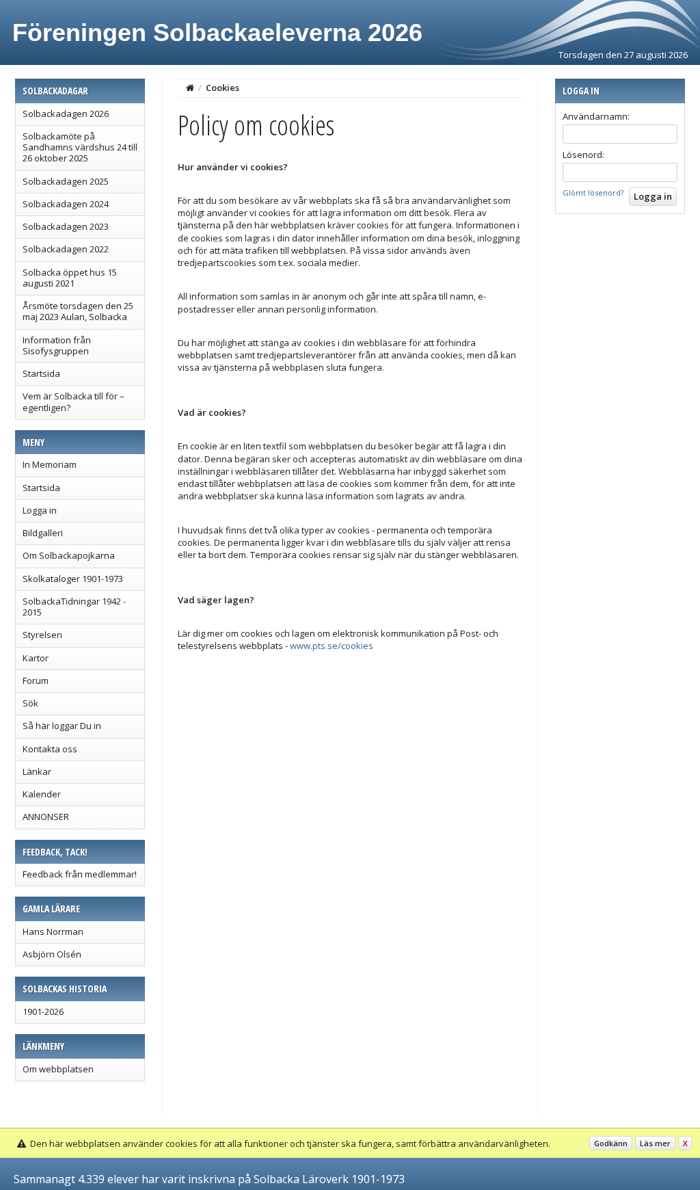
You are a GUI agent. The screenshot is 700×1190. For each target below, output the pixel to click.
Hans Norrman (53, 931)
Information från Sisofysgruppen (57, 345)
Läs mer (655, 1143)
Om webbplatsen (58, 1069)
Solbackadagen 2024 (66, 204)
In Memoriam (50, 464)
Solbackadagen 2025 (66, 181)
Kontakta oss (50, 749)
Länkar (37, 771)
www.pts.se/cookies (331, 645)
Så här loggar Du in (62, 725)
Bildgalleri (43, 533)
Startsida (41, 373)
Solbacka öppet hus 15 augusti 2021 (70, 277)
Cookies (222, 87)
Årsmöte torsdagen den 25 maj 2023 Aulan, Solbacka (78, 311)
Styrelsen (42, 635)
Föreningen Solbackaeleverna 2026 (217, 32)
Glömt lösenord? (593, 192)
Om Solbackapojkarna (69, 555)
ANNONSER (46, 816)
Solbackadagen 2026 (66, 113)
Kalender (42, 794)
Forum (36, 680)
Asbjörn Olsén (52, 954)
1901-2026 (43, 1011)
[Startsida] (190, 87)
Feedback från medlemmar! (80, 874)
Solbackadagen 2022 (66, 249)
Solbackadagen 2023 (66, 226)
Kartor (36, 658)
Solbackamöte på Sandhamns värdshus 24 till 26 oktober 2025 (80, 147)
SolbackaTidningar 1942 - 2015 (74, 606)
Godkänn (611, 1143)
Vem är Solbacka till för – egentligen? (73, 401)
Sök (30, 703)
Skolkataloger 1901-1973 (73, 578)
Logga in (40, 510)
